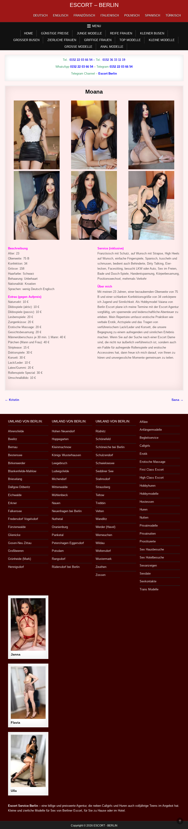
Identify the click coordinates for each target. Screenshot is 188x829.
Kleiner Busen (152, 33)
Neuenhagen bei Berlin (67, 511)
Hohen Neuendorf (63, 431)
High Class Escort (152, 477)
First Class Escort (152, 469)
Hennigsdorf (16, 567)
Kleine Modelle (162, 40)
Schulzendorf (104, 455)
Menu (96, 26)
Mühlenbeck (60, 495)
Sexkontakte (148, 581)
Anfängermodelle (151, 429)
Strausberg (103, 487)
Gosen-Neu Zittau (19, 543)
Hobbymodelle (149, 493)
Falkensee (15, 511)
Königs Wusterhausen (66, 455)
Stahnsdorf (103, 479)
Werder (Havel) (105, 527)
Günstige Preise (55, 33)
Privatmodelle (149, 525)
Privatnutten (148, 533)
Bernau (12, 447)
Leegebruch (59, 463)
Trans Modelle (149, 589)
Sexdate (145, 573)
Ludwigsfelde (60, 471)
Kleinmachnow (61, 447)
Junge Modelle (89, 33)
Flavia (15, 722)
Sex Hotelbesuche (152, 557)
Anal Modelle (111, 46)
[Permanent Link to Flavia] (28, 692)
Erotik (143, 453)
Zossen (100, 575)
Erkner (12, 503)
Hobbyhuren (147, 485)
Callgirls (145, 445)
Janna (15, 654)
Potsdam (58, 551)
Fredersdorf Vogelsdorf (23, 519)
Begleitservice (149, 437)
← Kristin (12, 400)
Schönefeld (103, 439)
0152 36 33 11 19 (113, 59)
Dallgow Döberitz (19, 487)
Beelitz (12, 439)
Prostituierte (148, 541)
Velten (100, 511)
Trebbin (100, 503)
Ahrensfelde (16, 431)
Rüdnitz (101, 431)
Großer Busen (26, 40)
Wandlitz (101, 519)
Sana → (177, 400)
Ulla (14, 791)
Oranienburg (60, 527)
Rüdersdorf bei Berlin (66, 567)
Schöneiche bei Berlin (110, 447)
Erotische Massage (152, 461)
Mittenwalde (60, 487)
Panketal (58, 535)
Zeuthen (101, 567)
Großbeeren (16, 551)
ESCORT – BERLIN (94, 5)
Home (28, 33)
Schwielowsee (105, 463)
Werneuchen (104, 535)
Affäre (144, 422)
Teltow (100, 495)
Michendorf (59, 479)
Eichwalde (15, 495)
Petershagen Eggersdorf (68, 543)
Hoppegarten (60, 439)
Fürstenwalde (17, 527)
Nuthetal (57, 519)
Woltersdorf (103, 551)
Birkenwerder (16, 463)
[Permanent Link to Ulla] (28, 761)
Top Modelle (130, 40)
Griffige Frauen (97, 40)
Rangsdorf (58, 559)
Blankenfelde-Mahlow (22, 471)
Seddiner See (104, 471)
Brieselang (15, 479)
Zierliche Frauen (61, 40)
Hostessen (147, 501)
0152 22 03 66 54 (80, 59)
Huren (143, 509)
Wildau (100, 543)
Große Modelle (78, 46)
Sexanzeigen (148, 565)
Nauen (56, 503)
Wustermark (104, 559)
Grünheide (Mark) (19, 559)
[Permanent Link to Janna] (28, 624)
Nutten (144, 517)
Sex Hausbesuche (152, 549)
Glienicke (14, 535)
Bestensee (15, 455)
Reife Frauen (121, 33)
